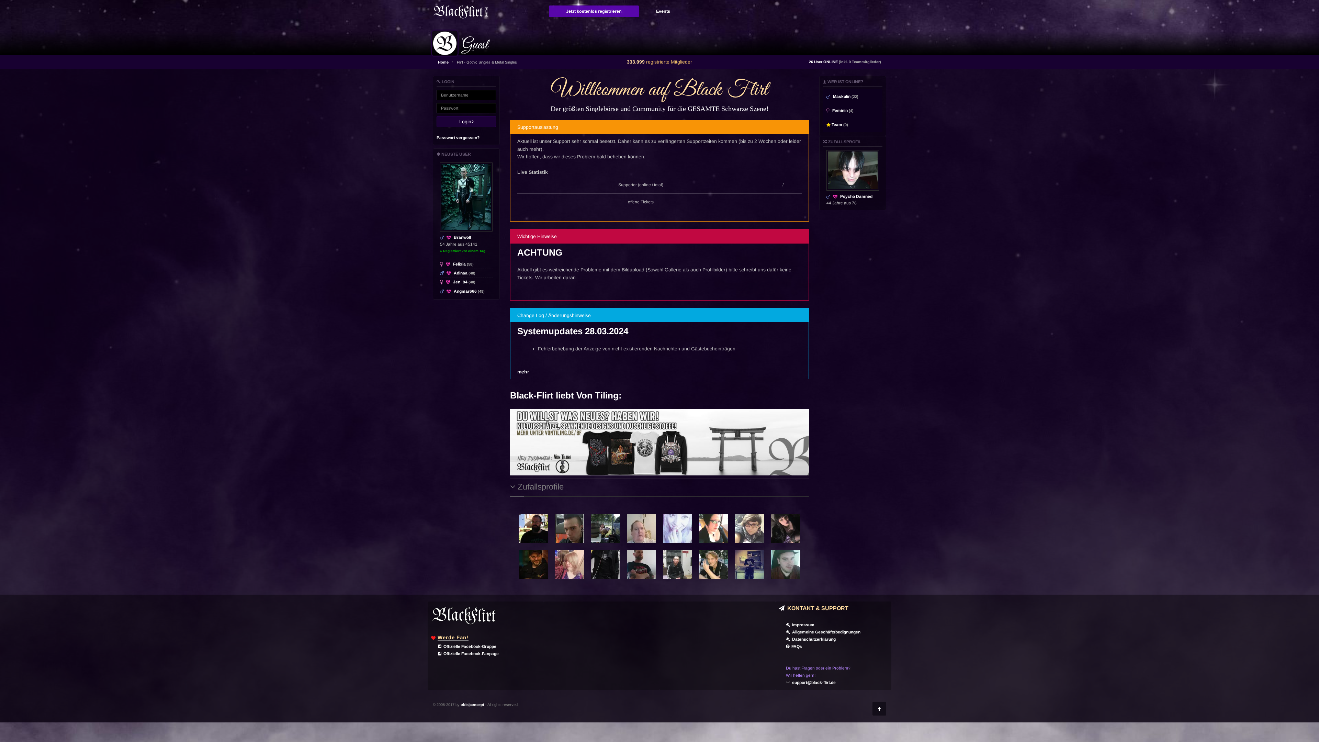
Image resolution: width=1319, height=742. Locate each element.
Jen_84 (464, 282)
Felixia (463, 264)
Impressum (802, 624)
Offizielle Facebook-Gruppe (468, 646)
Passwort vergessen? (458, 137)
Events (663, 11)
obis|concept (472, 704)
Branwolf (462, 237)
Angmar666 (469, 291)
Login (467, 121)
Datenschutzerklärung (813, 639)
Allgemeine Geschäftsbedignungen (825, 632)
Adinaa (464, 273)
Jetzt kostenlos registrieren (594, 11)
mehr (523, 371)
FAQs (795, 646)
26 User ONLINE (845, 62)
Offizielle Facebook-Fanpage (470, 653)
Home (443, 62)
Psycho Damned (856, 196)
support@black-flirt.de (813, 682)
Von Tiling (597, 395)
